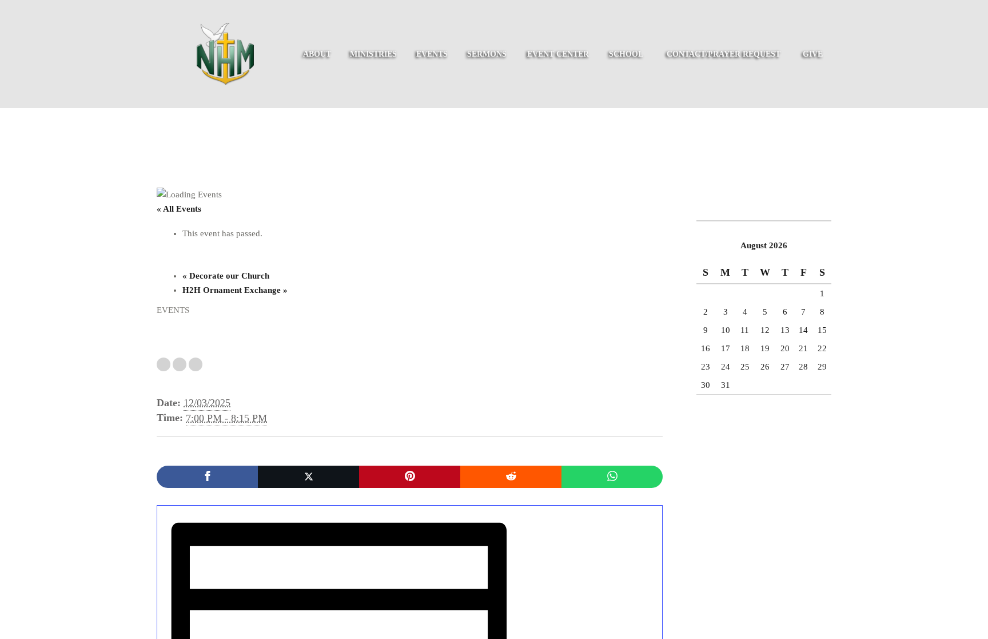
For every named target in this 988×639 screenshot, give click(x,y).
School (626, 54)
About (317, 54)
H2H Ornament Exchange (235, 290)
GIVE (813, 54)
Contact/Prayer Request (723, 54)
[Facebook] (207, 477)
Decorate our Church (225, 275)
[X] (308, 477)
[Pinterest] (409, 477)
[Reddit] (510, 477)
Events (432, 54)
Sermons (487, 54)
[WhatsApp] (612, 477)
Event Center (558, 54)
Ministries (373, 54)
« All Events (179, 208)
